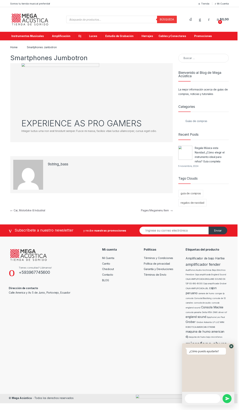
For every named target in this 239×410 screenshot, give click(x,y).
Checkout (108, 269)
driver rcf (222, 312)
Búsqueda (167, 19)
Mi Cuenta (223, 3)
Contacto (107, 274)
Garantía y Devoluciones (158, 269)
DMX (215, 312)
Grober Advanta (204, 322)
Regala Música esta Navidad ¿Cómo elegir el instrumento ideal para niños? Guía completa (210, 154)
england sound (196, 317)
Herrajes (147, 36)
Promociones (203, 36)
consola (189, 298)
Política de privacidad (157, 263)
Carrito (106, 263)
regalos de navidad (192, 202)
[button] (231, 346)
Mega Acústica (22, 398)
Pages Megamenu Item (157, 210)
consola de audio (202, 303)
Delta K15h (207, 312)
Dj (79, 36)
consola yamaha (193, 312)
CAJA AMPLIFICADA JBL (197, 288)
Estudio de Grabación (119, 36)
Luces (93, 36)
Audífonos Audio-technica (199, 270)
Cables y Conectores (172, 36)
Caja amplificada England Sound (210, 274)
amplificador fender (203, 264)
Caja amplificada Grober (214, 283)
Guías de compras (196, 121)
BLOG (105, 280)
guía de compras (191, 193)
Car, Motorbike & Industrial (27, 210)
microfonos (216, 337)
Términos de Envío (155, 274)
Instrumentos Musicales (27, 36)
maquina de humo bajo (199, 337)
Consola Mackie (212, 307)
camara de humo (206, 293)
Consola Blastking (203, 298)
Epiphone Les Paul (216, 317)
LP (213, 322)
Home (13, 47)
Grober (191, 322)
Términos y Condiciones (158, 258)
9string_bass (58, 164)
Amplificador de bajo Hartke (205, 258)
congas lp (220, 293)
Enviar (218, 230)
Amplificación (61, 36)
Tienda (205, 3)
